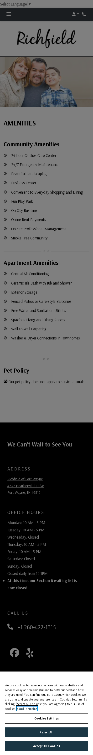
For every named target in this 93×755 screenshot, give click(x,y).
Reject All (46, 732)
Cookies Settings (46, 718)
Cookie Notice (27, 709)
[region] (46, 713)
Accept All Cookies (46, 746)
